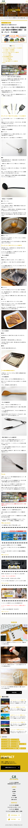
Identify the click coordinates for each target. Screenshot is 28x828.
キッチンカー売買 (22, 743)
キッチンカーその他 (15, 739)
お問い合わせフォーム (10, 767)
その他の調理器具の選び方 (7, 56)
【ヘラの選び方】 (7, 58)
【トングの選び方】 (8, 59)
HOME (14, 789)
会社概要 (14, 791)
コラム (14, 793)
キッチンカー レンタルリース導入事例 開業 (10, 748)
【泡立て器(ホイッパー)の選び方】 (10, 61)
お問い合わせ (14, 799)
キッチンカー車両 (14, 743)
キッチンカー (23, 748)
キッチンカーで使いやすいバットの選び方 (10, 52)
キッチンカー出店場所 (5, 741)
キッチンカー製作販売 (14, 805)
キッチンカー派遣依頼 (5, 743)
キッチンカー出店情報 (15, 741)
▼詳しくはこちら (5, 554)
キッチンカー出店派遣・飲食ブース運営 (14, 811)
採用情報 (14, 795)
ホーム (2, 17)
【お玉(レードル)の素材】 (9, 49)
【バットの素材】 (7, 53)
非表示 (13, 45)
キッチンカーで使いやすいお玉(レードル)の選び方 (12, 48)
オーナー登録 (14, 797)
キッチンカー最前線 (15, 746)
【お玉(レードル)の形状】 (9, 51)
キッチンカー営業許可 (5, 746)
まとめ (3, 62)
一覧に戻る (14, 692)
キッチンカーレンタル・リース (14, 807)
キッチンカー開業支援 (6, 22)
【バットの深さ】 (7, 55)
